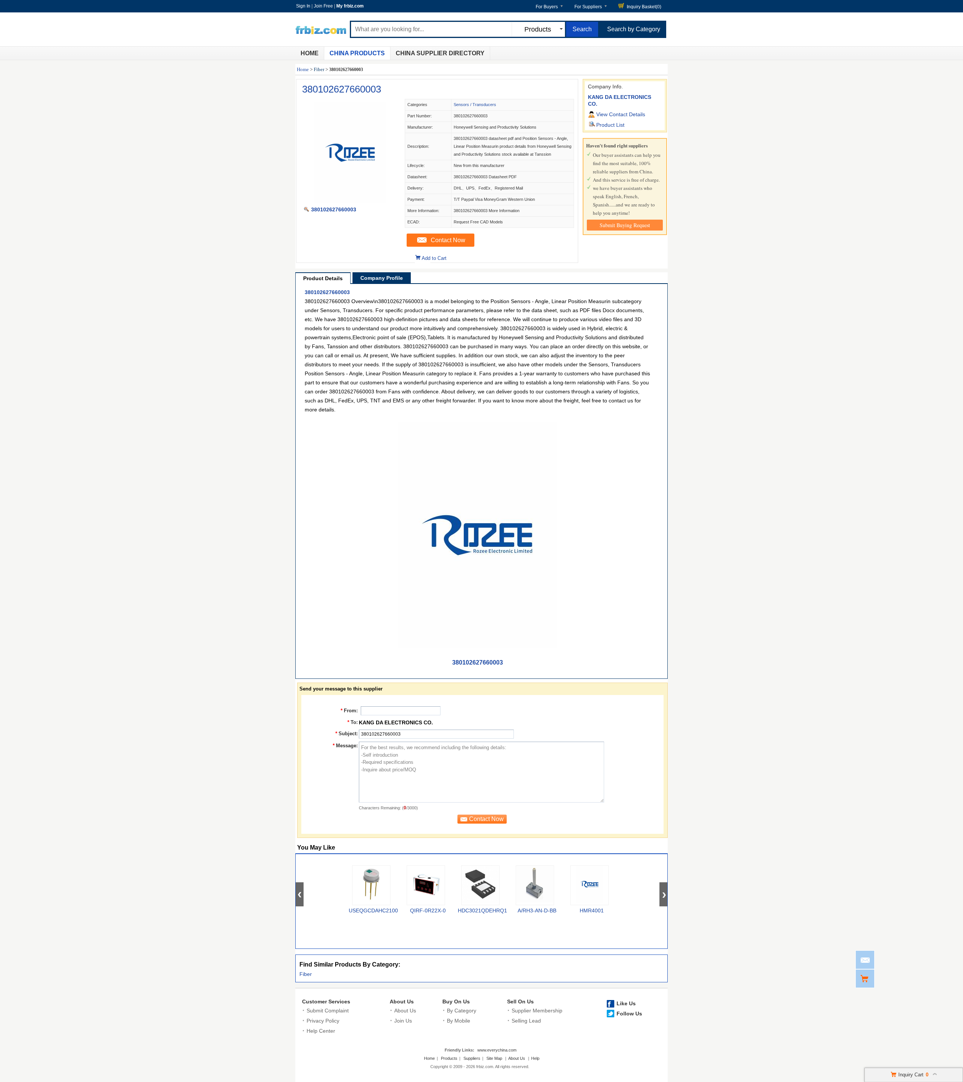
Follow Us (629, 1014)
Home (310, 53)
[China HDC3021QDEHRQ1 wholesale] (480, 885)
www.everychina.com (496, 1050)
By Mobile (458, 1021)
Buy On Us (456, 1002)
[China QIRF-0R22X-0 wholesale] (426, 885)
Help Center (321, 1031)
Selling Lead (526, 1021)
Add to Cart (434, 258)
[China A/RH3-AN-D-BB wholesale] (535, 885)
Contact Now (448, 240)
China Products (357, 53)
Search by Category (633, 29)
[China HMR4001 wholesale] (589, 885)
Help (535, 1058)
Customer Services (326, 1002)
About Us (402, 1002)
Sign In (303, 6)
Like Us (626, 1003)
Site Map (494, 1058)
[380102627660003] (350, 202)
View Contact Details (620, 114)
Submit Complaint (328, 1011)
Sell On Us (520, 1002)
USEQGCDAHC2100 (373, 910)
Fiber (319, 69)
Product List (610, 125)
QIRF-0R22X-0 (428, 910)
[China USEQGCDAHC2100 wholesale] (371, 885)
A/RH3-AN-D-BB (537, 910)
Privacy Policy (323, 1021)
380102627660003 (341, 89)
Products (449, 1058)
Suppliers (471, 1058)
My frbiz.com (350, 6)
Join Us (403, 1021)
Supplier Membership (537, 1011)
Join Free (323, 6)
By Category (461, 1011)
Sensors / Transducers (475, 104)
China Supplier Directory (440, 53)
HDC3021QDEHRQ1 (482, 910)
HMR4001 (592, 910)
